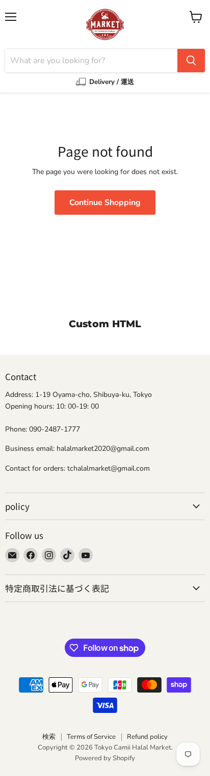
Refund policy (147, 736)
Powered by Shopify (105, 758)
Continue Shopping (105, 202)
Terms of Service (91, 736)
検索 (49, 736)
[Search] (191, 60)
